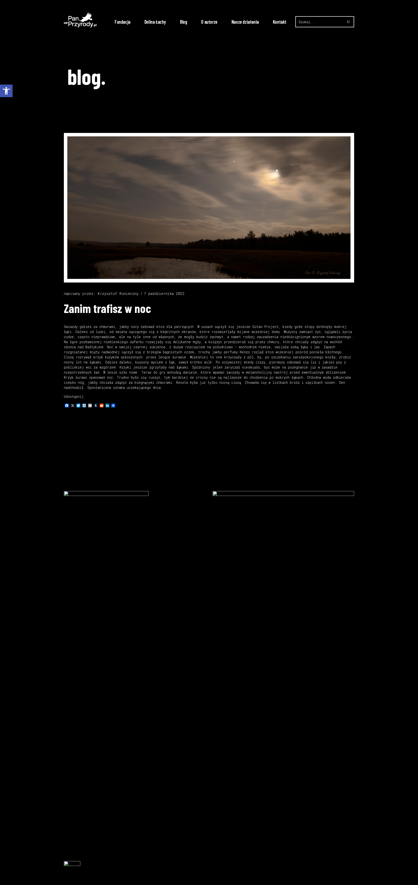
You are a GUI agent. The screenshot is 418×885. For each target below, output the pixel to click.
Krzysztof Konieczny (118, 293)
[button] (6, 91)
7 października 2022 (164, 293)
